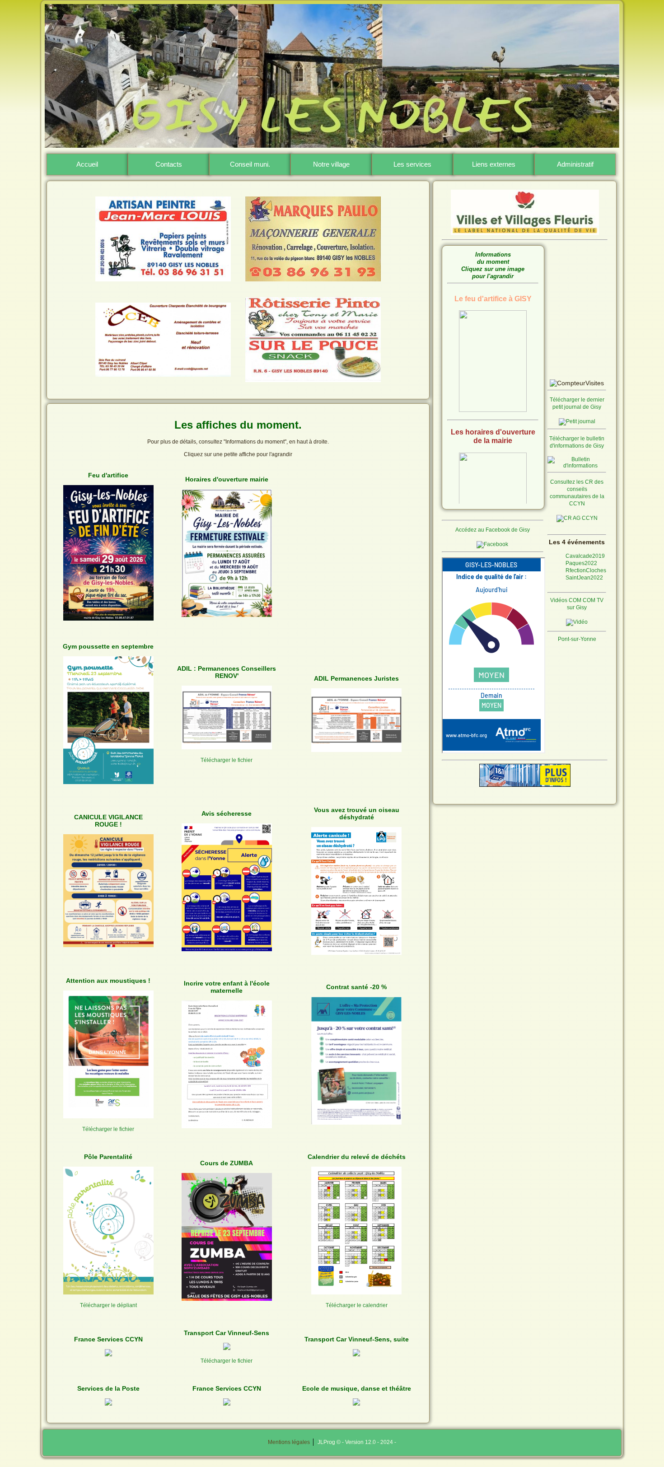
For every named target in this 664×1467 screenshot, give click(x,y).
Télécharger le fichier (227, 760)
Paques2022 (581, 563)
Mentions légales (290, 1442)
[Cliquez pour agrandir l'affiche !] (108, 619)
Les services (412, 164)
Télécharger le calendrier (357, 1305)
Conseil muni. (250, 164)
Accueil (87, 164)
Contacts (168, 164)
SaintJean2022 (584, 578)
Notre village (331, 164)
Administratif (575, 164)
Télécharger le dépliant (108, 1305)
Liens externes (493, 164)
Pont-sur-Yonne (577, 639)
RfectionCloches (586, 570)
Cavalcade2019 (585, 556)
